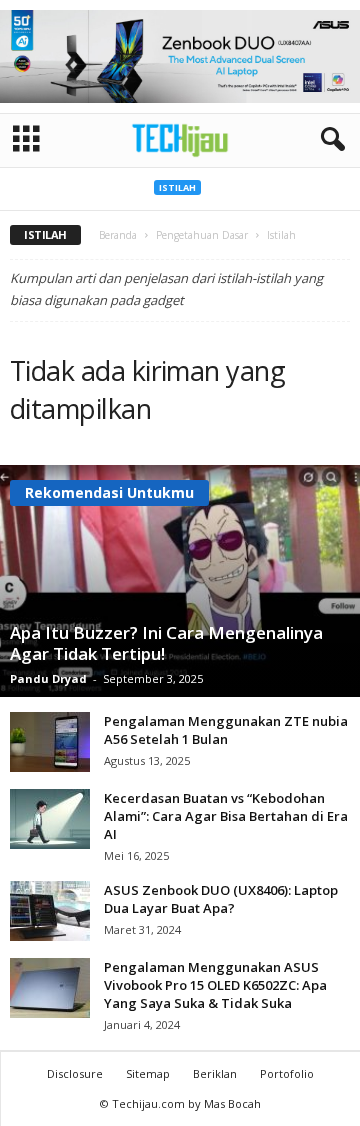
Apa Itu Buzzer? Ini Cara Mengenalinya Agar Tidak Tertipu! (166, 643)
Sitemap (148, 1073)
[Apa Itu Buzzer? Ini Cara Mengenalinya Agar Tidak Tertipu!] (180, 581)
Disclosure (75, 1073)
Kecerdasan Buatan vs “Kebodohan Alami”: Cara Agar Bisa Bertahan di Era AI (226, 816)
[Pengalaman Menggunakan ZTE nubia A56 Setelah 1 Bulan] (50, 742)
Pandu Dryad (48, 678)
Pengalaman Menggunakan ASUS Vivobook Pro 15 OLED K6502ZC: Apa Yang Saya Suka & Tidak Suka (215, 985)
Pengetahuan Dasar (202, 235)
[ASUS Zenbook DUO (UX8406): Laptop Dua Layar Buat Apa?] (50, 911)
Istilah (177, 187)
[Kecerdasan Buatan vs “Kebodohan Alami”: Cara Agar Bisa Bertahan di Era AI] (50, 819)
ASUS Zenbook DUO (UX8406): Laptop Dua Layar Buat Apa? (221, 899)
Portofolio (287, 1073)
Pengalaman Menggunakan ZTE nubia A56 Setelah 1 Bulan (226, 730)
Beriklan (215, 1073)
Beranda (118, 235)
